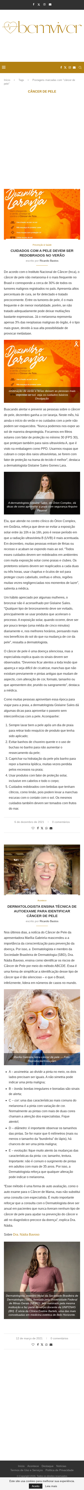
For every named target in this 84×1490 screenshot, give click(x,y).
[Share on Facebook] (38, 828)
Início (7, 80)
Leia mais (51, 1486)
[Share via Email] (51, 828)
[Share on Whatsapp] (46, 828)
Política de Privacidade (60, 1470)
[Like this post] (33, 828)
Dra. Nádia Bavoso (25, 1234)
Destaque (48, 1466)
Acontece (33, 1466)
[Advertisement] (43, 48)
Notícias (61, 1466)
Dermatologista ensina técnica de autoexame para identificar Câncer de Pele (42, 911)
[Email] (50, 4)
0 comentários (61, 821)
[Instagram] (44, 4)
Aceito (35, 1486)
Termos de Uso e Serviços (26, 1470)
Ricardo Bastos (49, 260)
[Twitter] (39, 4)
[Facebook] (33, 4)
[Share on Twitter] (42, 828)
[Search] (80, 67)
